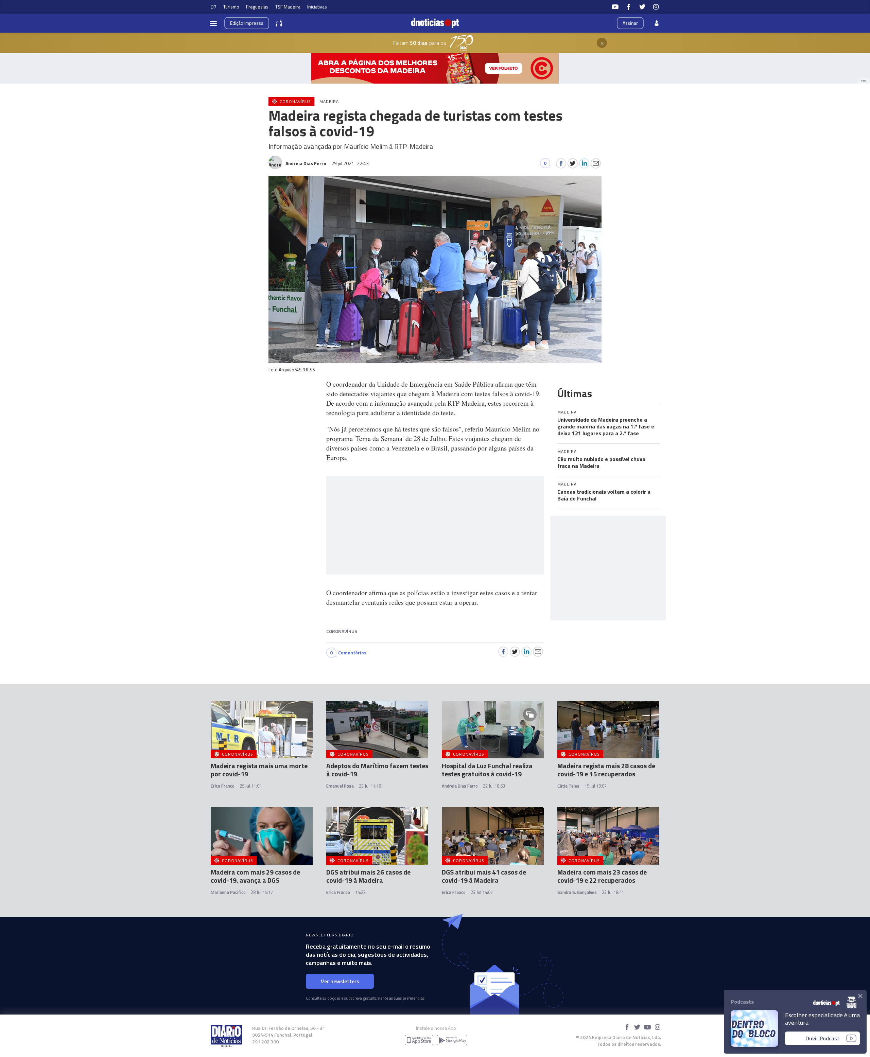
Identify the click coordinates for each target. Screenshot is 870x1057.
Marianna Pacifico (228, 892)
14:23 (360, 892)
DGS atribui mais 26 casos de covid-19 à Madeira (368, 876)
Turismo (231, 6)
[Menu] (213, 23)
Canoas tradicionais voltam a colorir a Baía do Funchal (603, 495)
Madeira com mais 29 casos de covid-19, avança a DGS (255, 876)
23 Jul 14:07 (482, 892)
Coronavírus (341, 631)
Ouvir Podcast (822, 1038)
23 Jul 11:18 (370, 785)
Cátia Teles (568, 785)
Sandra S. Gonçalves (577, 892)
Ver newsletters (340, 981)
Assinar (630, 23)
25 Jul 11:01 (251, 785)
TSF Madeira (287, 6)
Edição (246, 23)
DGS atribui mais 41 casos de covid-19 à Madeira (484, 876)
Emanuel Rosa (340, 785)
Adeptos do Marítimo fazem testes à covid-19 (377, 769)
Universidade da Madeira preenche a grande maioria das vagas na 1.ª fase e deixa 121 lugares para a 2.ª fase (605, 426)
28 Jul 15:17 (262, 892)
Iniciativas (317, 6)
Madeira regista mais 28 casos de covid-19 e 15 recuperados (606, 769)
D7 (213, 6)
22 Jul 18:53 (494, 785)
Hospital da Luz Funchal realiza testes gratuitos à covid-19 (487, 769)
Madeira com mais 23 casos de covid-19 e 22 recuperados (602, 876)
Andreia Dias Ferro (460, 785)
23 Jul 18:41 (613, 892)
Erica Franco (222, 785)
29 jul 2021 (350, 163)
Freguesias (257, 6)
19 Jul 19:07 (596, 785)
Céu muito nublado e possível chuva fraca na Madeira (601, 462)
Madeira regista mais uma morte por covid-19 (259, 769)
